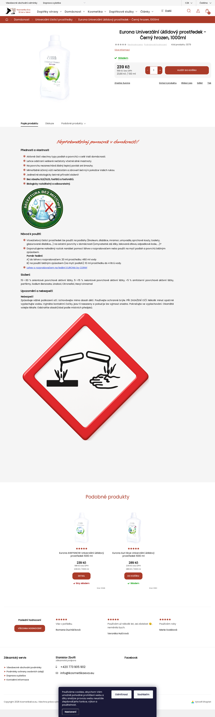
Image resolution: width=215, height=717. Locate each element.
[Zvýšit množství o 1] (160, 70)
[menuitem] (49, 11)
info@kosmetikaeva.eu (77, 673)
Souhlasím (143, 694)
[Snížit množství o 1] (147, 70)
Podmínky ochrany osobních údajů (25, 671)
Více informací (122, 49)
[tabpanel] (82, 549)
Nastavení (70, 711)
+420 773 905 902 (73, 667)
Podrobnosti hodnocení (155, 44)
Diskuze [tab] (49, 123)
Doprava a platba (52, 2)
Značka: (122, 83)
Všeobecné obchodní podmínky (24, 667)
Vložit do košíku (187, 70)
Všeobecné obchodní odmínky (21, 2)
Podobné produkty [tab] (72, 123)
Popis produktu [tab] (29, 123)
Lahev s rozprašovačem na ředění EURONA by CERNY (57, 267)
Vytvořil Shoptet (203, 701)
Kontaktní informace (18, 679)
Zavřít (131, 82)
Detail (81, 576)
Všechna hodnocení (29, 628)
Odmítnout (121, 694)
